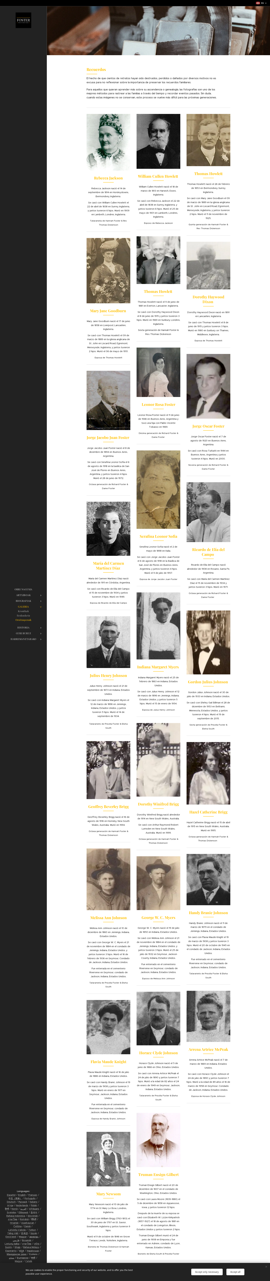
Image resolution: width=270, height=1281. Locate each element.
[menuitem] (23, 589)
